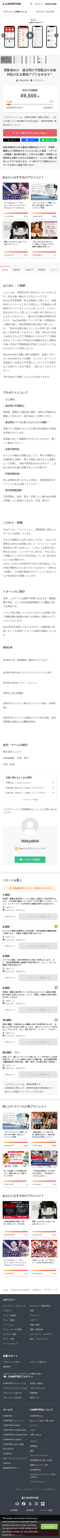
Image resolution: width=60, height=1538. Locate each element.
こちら (36, 809)
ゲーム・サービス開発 (12, 1329)
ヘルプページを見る (30, 799)
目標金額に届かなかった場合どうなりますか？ (25, 787)
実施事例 (33, 1392)
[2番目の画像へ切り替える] (18, 59)
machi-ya (7, 1463)
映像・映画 (34, 1324)
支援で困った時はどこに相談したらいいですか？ (26, 792)
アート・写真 (8, 1338)
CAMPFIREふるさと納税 (13, 1444)
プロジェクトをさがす (20, 1289)
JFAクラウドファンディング (14, 1458)
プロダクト (38, 80)
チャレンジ (34, 1315)
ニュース (33, 1425)
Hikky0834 (24, 80)
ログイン (38, 4)
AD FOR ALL (8, 1448)
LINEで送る (50, 140)
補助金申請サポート (11, 1467)
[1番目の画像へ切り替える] (6, 59)
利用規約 (33, 1446)
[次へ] (56, 35)
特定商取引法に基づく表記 (41, 1460)
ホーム (5, 269)
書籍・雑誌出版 (36, 1329)
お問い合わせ (35, 1434)
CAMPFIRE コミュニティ (13, 1420)
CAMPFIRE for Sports (12, 1439)
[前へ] (3, 35)
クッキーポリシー (37, 1481)
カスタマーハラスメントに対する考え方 (43, 1475)
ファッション (8, 1324)
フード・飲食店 (9, 1315)
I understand (49, 1526)
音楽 (32, 1310)
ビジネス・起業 (9, 1334)
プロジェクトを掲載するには (15, 11)
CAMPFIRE (8, 1415)
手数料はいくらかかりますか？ (19, 782)
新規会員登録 (50, 4)
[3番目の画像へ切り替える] (30, 59)
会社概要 (14, 1510)
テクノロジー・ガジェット (14, 1305)
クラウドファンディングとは (15, 1388)
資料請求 (6, 1366)
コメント (54, 269)
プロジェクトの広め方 (12, 1397)
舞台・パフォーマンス (39, 1338)
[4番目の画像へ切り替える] (42, 59)
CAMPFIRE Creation (11, 1425)
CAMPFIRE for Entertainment (15, 1434)
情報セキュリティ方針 (39, 1464)
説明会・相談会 (36, 1383)
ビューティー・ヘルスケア (41, 1334)
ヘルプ (33, 1430)
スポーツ (33, 1320)
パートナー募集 (46, 1510)
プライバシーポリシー (39, 1455)
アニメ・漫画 (8, 1320)
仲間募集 (41, 269)
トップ (5, 1289)
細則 (32, 1450)
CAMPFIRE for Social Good (14, 1430)
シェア (31, 140)
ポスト (13, 140)
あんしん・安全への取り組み (42, 1420)
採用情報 (30, 1510)
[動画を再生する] (30, 35)
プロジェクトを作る (11, 1361)
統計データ (34, 1397)
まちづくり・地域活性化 (40, 1305)
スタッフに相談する (38, 1361)
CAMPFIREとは (36, 1415)
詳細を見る (9, 916)
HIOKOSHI (7, 1453)
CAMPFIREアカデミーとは (14, 1383)
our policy (19, 1534)
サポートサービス (37, 1388)
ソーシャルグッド (10, 1343)
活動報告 (16, 269)
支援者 (29, 269)
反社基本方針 (35, 1469)
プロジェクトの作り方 (12, 1392)
